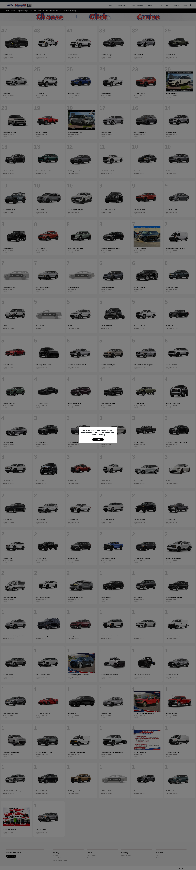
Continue (98, 439)
